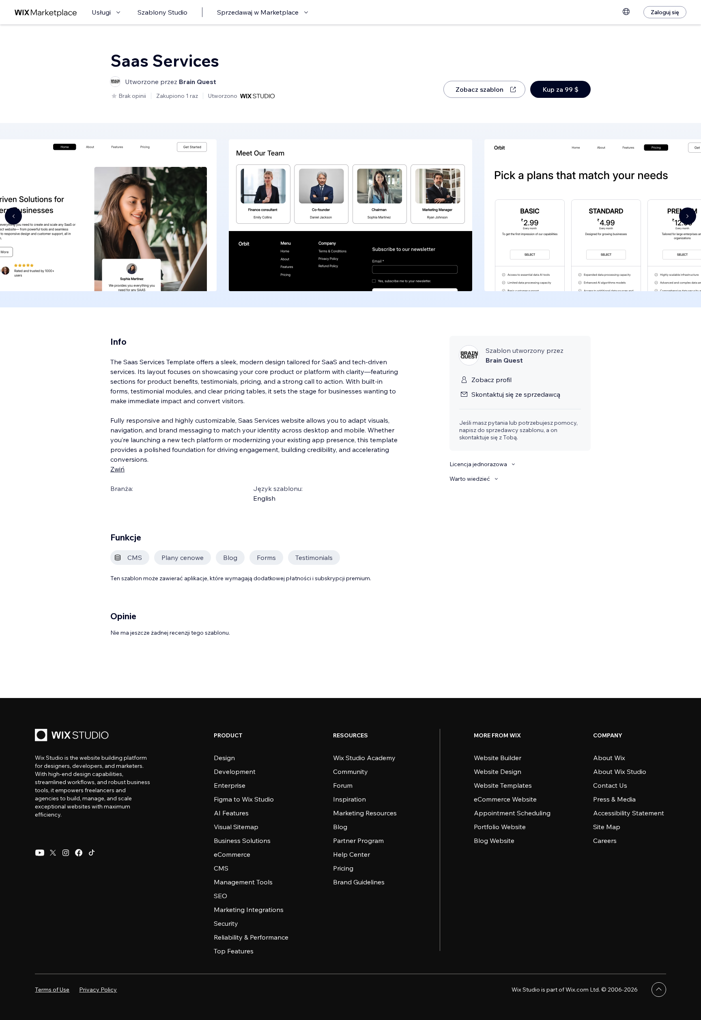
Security (226, 923)
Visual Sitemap (236, 827)
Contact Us (610, 785)
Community (350, 771)
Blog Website (494, 840)
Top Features (234, 951)
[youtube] (40, 853)
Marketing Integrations (249, 909)
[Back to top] (659, 989)
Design (224, 758)
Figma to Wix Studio (244, 799)
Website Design (497, 771)
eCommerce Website (505, 799)
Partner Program (358, 840)
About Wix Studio (619, 771)
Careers (605, 840)
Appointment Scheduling (512, 813)
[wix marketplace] (46, 12)
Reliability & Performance (251, 937)
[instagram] (66, 853)
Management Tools (243, 882)
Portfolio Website (500, 827)
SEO (220, 896)
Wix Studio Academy (364, 758)
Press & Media (614, 799)
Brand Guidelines (359, 882)
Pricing (343, 868)
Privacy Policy (98, 989)
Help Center (351, 854)
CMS (221, 868)
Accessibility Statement (628, 813)
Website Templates (503, 785)
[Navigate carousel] (13, 216)
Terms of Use (52, 989)
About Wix (609, 758)
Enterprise (229, 785)
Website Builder (497, 758)
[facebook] (79, 853)
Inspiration (349, 799)
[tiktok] (92, 853)
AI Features (231, 813)
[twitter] (53, 853)
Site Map (606, 827)
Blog (340, 827)
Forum (343, 785)
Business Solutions (242, 840)
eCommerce (232, 854)
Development (235, 771)
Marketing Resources (365, 813)
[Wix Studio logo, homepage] (73, 736)
